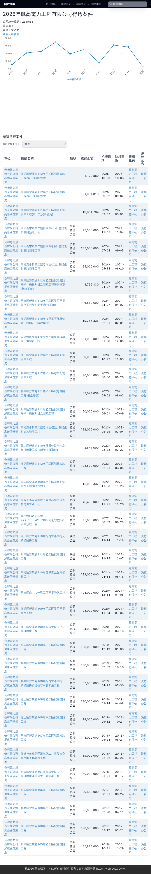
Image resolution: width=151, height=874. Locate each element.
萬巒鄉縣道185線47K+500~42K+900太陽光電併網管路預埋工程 (42, 520)
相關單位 (66, 4)
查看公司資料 (11, 34)
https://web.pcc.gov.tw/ (111, 868)
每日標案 (51, 4)
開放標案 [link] (9, 4)
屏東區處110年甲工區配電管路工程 (43, 592)
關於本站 (96, 4)
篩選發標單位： (11, 143)
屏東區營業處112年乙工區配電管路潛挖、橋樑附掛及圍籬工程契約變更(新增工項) (43, 284)
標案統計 (81, 4)
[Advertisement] (75, 108)
